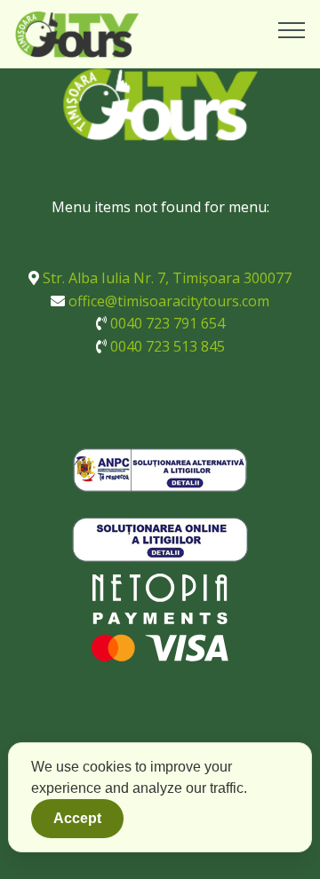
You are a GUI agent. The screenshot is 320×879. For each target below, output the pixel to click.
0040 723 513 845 (167, 346)
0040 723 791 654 (167, 323)
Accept (77, 818)
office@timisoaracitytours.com (168, 301)
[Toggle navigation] (292, 29)
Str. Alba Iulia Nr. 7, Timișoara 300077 (167, 278)
